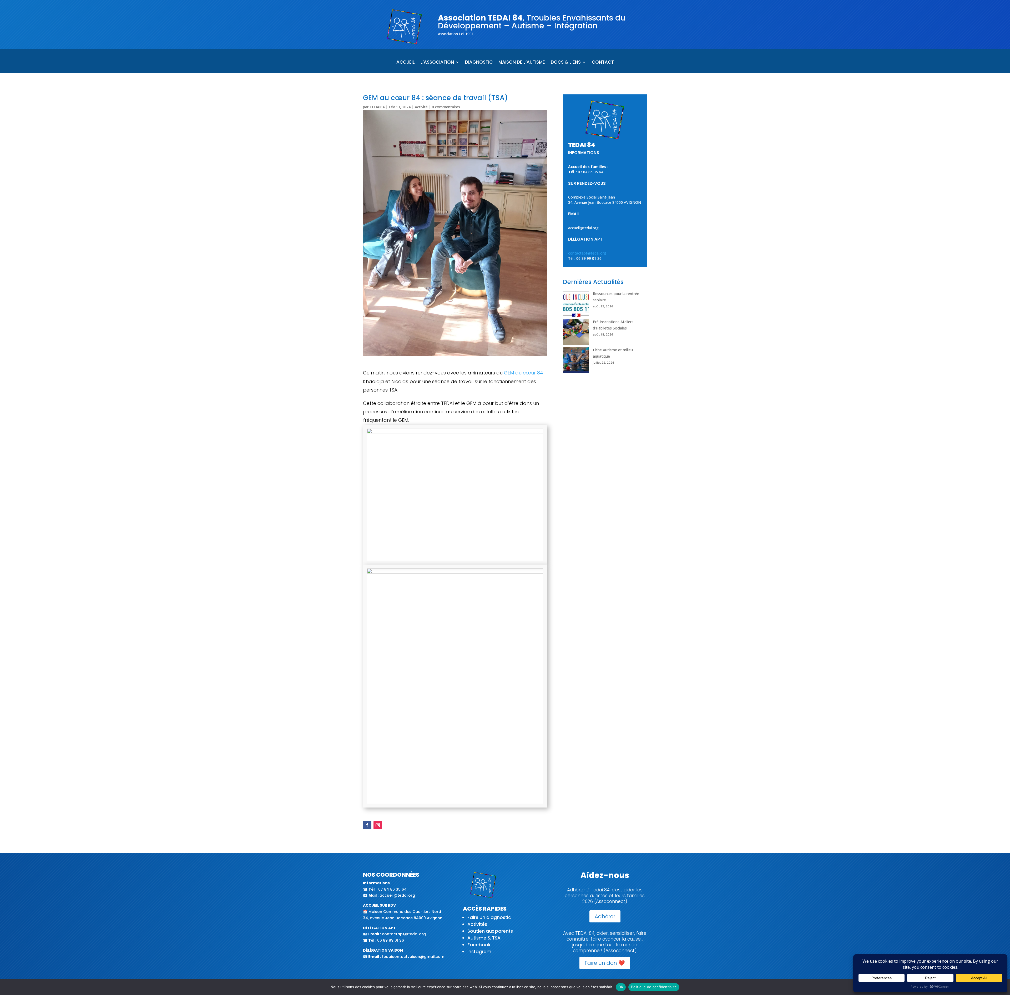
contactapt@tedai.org (587, 253)
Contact (603, 62)
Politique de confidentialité (654, 987)
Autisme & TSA (484, 938)
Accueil (405, 62)
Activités (477, 924)
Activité (421, 106)
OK (620, 987)
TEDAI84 (377, 106)
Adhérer (605, 916)
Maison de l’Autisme (521, 62)
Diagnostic (479, 62)
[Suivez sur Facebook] (367, 825)
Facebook (479, 945)
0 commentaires (446, 106)
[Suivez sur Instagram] (377, 825)
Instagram (479, 951)
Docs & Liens (566, 62)
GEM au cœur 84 (523, 372)
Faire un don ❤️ (605, 963)
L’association (437, 62)
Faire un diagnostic (489, 917)
